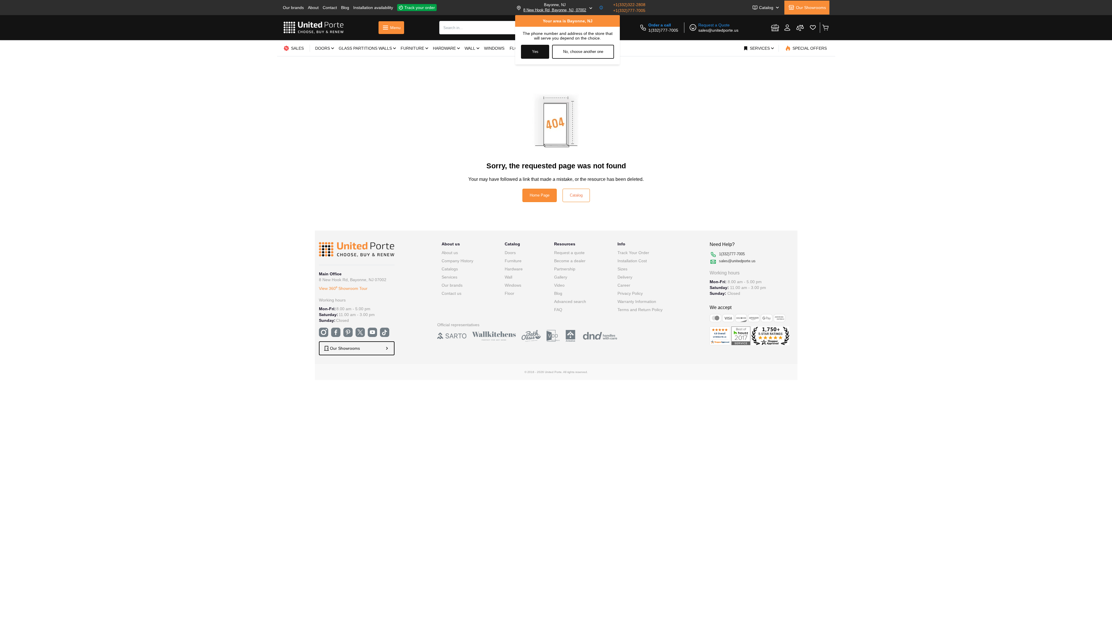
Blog (345, 7)
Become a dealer (570, 260)
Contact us (451, 293)
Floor (509, 293)
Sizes (622, 269)
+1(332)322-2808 (629, 4)
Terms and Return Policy (640, 309)
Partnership (564, 269)
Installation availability (373, 7)
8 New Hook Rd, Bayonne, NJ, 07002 (554, 10)
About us (450, 252)
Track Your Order (633, 252)
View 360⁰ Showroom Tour (343, 288)
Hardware (514, 269)
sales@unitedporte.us (718, 30)
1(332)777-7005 (663, 30)
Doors (510, 252)
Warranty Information (636, 301)
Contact (330, 7)
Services (449, 277)
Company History (457, 260)
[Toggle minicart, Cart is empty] (825, 27)
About (313, 7)
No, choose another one (583, 51)
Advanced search (570, 301)
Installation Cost (632, 260)
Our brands (293, 7)
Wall (508, 277)
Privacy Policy (630, 293)
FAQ (558, 309)
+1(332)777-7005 (629, 10)
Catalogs (450, 269)
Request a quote (569, 252)
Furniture (513, 260)
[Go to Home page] (314, 28)
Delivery (624, 277)
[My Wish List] (813, 27)
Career (623, 285)
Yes (535, 51)
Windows (513, 285)
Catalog (576, 195)
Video (559, 285)
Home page (539, 195)
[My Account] (787, 27)
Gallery (560, 277)
